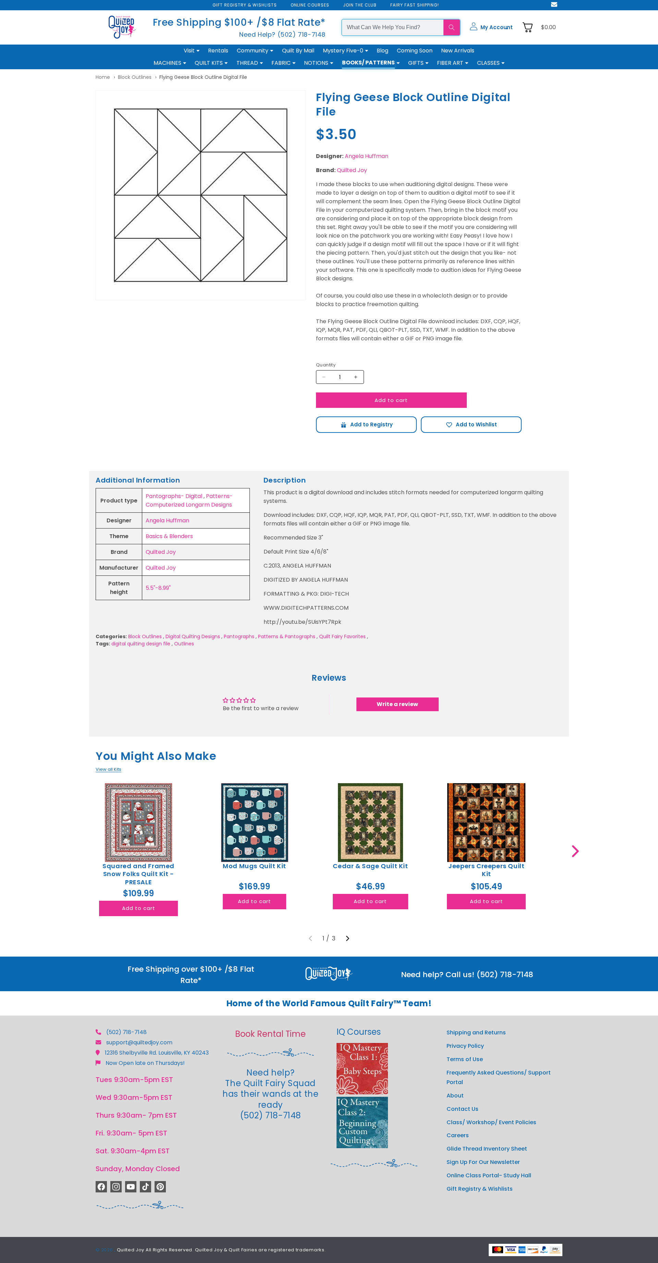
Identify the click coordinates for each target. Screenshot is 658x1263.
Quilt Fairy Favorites (342, 636)
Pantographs (239, 636)
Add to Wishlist (471, 424)
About (455, 1096)
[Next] (347, 938)
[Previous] (310, 938)
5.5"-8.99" (158, 588)
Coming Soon (414, 50)
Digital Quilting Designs (193, 636)
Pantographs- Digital (174, 496)
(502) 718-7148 (126, 1032)
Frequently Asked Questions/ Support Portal (499, 1077)
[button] (491, 27)
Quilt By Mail (298, 50)
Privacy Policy (465, 1046)
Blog (382, 50)
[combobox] (392, 27)
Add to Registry (366, 424)
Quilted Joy (352, 170)
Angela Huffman (366, 156)
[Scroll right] (575, 851)
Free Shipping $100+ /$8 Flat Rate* (239, 22)
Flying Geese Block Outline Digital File (203, 77)
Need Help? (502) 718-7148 (282, 34)
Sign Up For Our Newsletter (483, 1162)
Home (103, 77)
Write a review (397, 704)
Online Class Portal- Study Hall (489, 1175)
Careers (458, 1135)
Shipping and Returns (476, 1032)
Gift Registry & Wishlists (480, 1189)
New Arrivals (457, 50)
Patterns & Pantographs (286, 636)
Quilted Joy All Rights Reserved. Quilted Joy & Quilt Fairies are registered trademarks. (221, 1250)
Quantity (326, 365)
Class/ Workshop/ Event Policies (491, 1122)
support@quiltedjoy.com (139, 1042)
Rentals (218, 50)
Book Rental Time (270, 1034)
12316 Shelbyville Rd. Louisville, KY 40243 (157, 1053)
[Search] (451, 27)
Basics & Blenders (169, 536)
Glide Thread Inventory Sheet (487, 1149)
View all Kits (108, 769)
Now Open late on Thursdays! (145, 1063)
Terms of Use (465, 1059)
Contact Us (462, 1109)
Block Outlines (134, 77)
